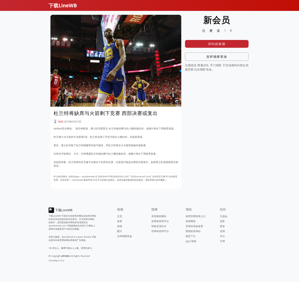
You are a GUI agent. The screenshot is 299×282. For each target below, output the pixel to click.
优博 (222, 231)
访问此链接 (217, 44)
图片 (119, 231)
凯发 (222, 226)
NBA (60, 121)
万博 (222, 241)
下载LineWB (63, 5)
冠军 (222, 221)
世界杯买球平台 (160, 221)
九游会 (223, 216)
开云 (222, 236)
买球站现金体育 (194, 226)
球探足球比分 (158, 226)
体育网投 (191, 221)
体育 (119, 221)
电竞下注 (191, 236)
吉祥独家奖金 (216, 56)
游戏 (119, 226)
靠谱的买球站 (193, 231)
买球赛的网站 (158, 216)
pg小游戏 (191, 241)
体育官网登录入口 (196, 216)
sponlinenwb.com (57, 225)
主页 (119, 216)
